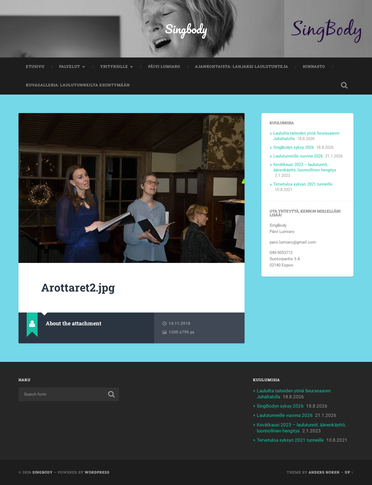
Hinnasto (314, 66)
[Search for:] (69, 394)
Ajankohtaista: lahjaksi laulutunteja (241, 66)
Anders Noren (324, 472)
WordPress (97, 472)
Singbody (186, 28)
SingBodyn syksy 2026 (293, 147)
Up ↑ (349, 472)
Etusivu (35, 66)
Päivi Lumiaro (164, 66)
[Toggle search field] (344, 85)
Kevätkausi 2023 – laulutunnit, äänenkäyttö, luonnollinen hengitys (304, 167)
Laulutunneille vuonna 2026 (298, 156)
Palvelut (69, 66)
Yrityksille (114, 66)
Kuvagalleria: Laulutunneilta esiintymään (78, 85)
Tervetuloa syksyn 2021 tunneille (303, 184)
